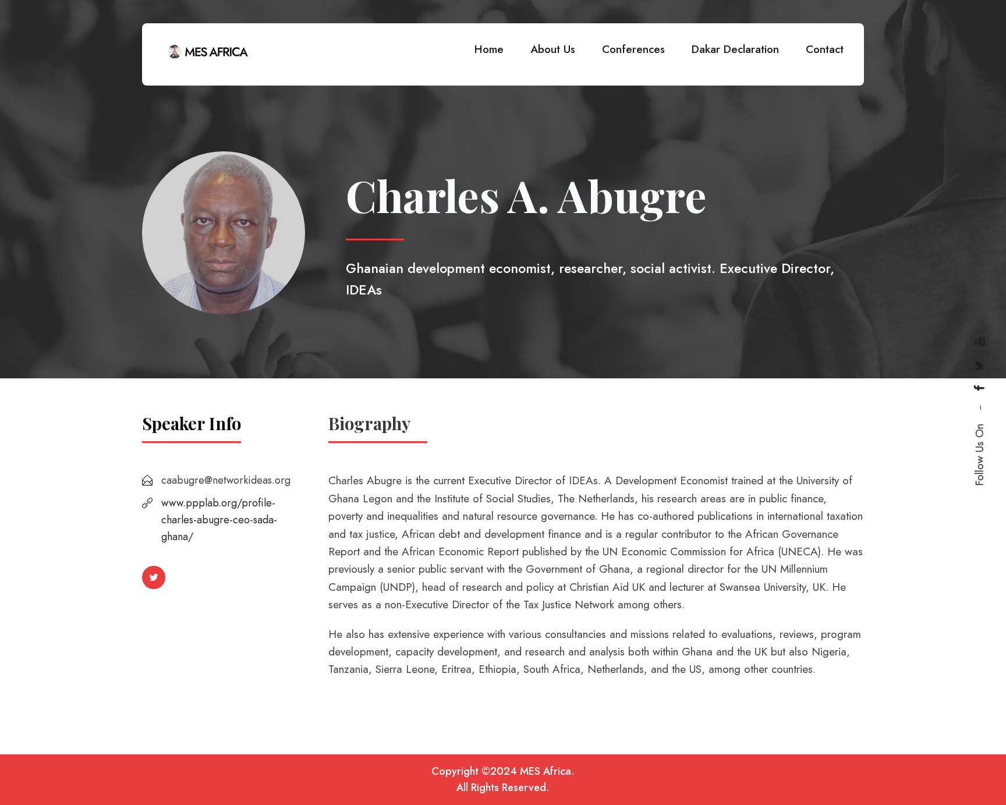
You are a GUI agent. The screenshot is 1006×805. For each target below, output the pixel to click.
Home (489, 49)
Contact (825, 49)
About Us (552, 49)
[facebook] (979, 388)
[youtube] (979, 341)
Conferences (633, 49)
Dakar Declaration (735, 49)
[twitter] (979, 365)
